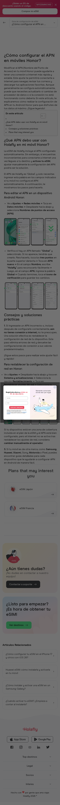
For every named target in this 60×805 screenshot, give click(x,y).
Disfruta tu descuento (16, 407)
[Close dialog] (55, 387)
